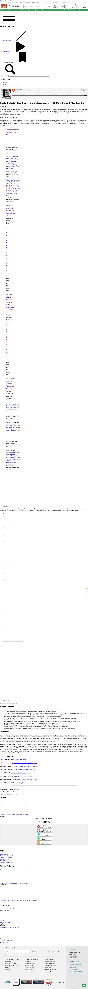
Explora (5, 82)
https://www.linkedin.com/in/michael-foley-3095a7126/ (25, 769)
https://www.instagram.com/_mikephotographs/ (24, 763)
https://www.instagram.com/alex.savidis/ (22, 776)
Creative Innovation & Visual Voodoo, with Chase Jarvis (14, 814)
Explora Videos (6, 51)
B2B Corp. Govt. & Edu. (50, 965)
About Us (73, 2)
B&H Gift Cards (73, 969)
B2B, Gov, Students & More (13, 2)
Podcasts (5, 84)
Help (77, 2)
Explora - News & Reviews (51, 969)
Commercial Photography (6, 857)
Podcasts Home (7, 30)
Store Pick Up (72, 967)
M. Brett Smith (5, 942)
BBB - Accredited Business (8, 982)
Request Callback (75, 961)
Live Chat (81, 2)
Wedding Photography (6, 862)
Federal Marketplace (50, 961)
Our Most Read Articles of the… (8, 940)
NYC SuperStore (67, 2)
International (8, 969)
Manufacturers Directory (30, 971)
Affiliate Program (29, 969)
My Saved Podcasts (8, 62)
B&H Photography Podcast (51, 971)
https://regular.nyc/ (21, 783)
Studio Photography (5, 854)
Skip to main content (5, 1)
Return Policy (8, 961)
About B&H (27, 961)
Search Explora (4, 75)
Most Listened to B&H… (6, 922)
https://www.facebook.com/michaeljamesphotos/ (24, 766)
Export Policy (62, 987)
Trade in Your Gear (76, 964)
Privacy (54, 987)
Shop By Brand (8, 973)
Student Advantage (49, 963)
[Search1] (10, 69)
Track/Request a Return (10, 963)
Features (2, 920)
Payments (7, 967)
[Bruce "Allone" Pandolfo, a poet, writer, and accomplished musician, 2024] (13, 137)
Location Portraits (4, 859)
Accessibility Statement (73, 987)
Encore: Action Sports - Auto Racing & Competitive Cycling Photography (18, 900)
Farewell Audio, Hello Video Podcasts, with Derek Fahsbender (16, 883)
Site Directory (8, 971)
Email (7, 951)
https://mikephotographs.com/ (19, 759)
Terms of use (45, 987)
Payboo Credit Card (29, 967)
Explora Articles (7, 40)
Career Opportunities (30, 973)
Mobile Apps (62, 982)
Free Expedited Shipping (75, 971)
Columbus (43, 11)
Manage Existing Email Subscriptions (13, 954)
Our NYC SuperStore (29, 963)
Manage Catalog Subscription (11, 965)
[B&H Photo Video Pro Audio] (4, 6)
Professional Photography (7, 856)
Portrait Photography (5, 861)
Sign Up (34, 951)
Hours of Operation (29, 965)
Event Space (48, 967)
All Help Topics (8, 975)
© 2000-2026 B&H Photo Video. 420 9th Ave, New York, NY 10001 (17, 987)
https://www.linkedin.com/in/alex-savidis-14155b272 (25, 779)
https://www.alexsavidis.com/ (18, 773)
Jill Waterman (5, 924)
